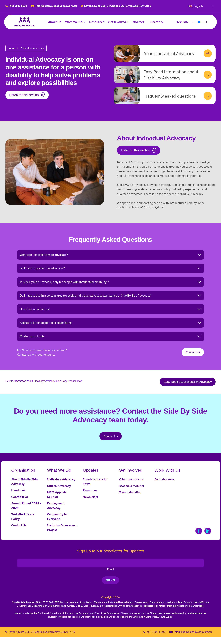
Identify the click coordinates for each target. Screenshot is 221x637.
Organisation (23, 470)
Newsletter (90, 497)
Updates (90, 470)
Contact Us (193, 352)
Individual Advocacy (32, 48)
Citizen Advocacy (59, 486)
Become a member (131, 486)
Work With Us (168, 470)
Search (155, 22)
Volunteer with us (131, 479)
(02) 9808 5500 (18, 6)
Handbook (18, 490)
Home (11, 48)
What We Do (74, 22)
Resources (97, 22)
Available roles (165, 479)
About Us (54, 22)
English (198, 6)
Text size (183, 22)
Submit (110, 580)
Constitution (20, 497)
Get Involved (117, 22)
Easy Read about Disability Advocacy (188, 381)
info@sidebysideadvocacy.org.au (56, 6)
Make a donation (130, 492)
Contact (138, 22)
